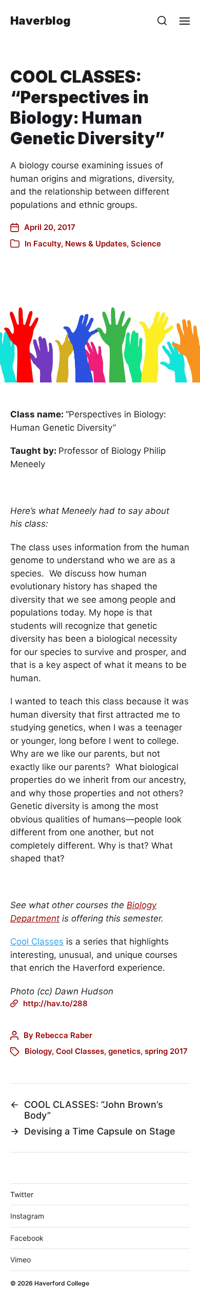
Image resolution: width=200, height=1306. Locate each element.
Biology (38, 1051)
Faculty (47, 243)
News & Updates (96, 243)
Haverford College (61, 1283)
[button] (162, 20)
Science (146, 243)
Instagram (27, 1216)
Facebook (27, 1238)
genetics (124, 1051)
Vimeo (20, 1259)
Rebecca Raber (63, 1035)
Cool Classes (37, 941)
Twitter (21, 1194)
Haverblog (40, 20)
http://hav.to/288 (55, 1003)
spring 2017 (166, 1051)
